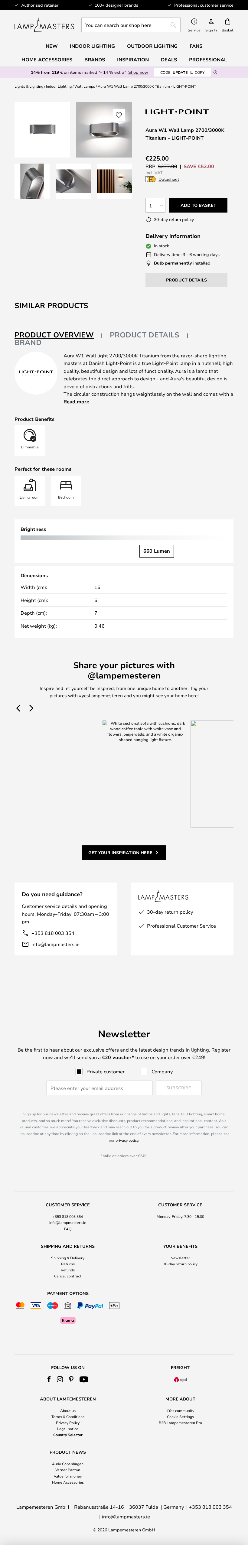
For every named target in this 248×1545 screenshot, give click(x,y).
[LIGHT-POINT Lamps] (177, 112)
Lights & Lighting (29, 86)
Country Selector (68, 1434)
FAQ (67, 1228)
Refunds (68, 1269)
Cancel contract (67, 1275)
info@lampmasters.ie (55, 944)
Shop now (138, 72)
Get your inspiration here (120, 852)
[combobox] (131, 25)
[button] (32, 181)
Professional (208, 59)
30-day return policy (180, 1263)
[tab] (59, 335)
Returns (68, 1263)
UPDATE (182, 72)
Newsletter (180, 1257)
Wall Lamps (84, 86)
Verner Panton (67, 1469)
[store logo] (44, 25)
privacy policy (127, 1140)
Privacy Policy (68, 1422)
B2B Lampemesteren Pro (180, 1422)
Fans (196, 46)
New (52, 46)
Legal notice (67, 1428)
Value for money (68, 1476)
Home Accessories (68, 1482)
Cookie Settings (180, 1416)
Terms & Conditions (67, 1416)
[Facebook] (49, 1379)
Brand (28, 342)
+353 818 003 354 (52, 933)
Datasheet (168, 179)
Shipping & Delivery (67, 1257)
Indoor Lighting (59, 86)
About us (68, 1410)
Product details (144, 334)
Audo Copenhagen (67, 1463)
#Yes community (180, 1410)
